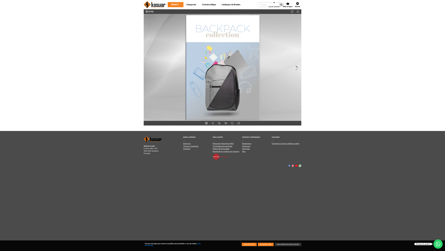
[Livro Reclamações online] (227, 156)
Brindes (175, 4)
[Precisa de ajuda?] (438, 244)
